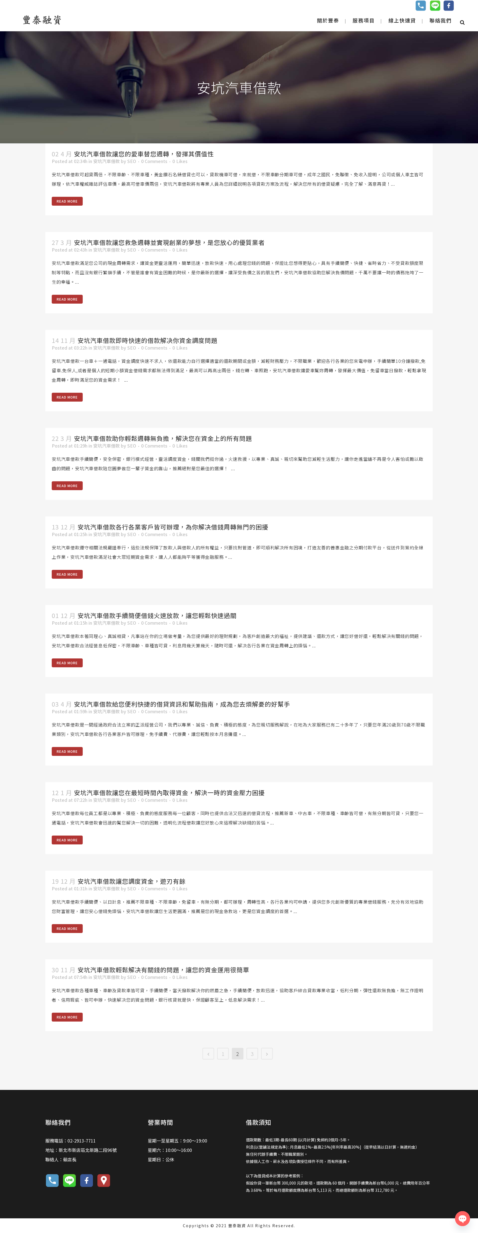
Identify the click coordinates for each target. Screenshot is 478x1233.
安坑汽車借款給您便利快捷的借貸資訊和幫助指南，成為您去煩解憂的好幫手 (182, 703)
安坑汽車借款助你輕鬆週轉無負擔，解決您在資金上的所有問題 (163, 438)
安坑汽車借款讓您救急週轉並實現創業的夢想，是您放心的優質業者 (169, 242)
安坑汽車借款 (106, 161)
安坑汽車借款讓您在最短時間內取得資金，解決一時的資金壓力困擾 (169, 792)
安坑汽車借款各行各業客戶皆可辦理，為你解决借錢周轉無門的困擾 (172, 526)
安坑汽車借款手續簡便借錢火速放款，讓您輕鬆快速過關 (157, 615)
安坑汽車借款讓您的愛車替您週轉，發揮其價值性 (144, 153)
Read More (67, 201)
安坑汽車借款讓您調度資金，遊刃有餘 (131, 881)
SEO (131, 161)
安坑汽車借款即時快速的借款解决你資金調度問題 (147, 340)
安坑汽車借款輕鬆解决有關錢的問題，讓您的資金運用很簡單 (163, 969)
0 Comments (154, 161)
